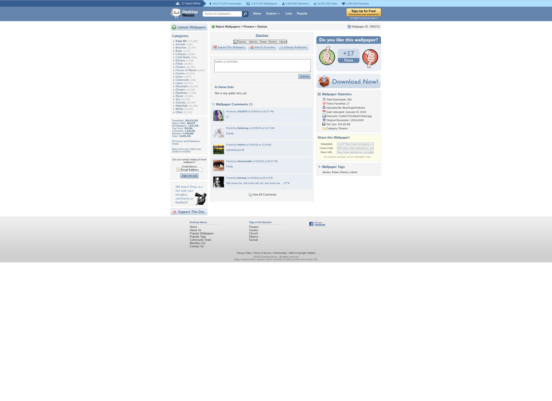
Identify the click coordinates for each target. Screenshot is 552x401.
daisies (326, 172)
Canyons (181, 54)
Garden (253, 230)
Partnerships (280, 253)
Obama (253, 236)
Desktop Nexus (269, 256)
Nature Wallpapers (228, 26)
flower (335, 172)
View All (181, 41)
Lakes (179, 83)
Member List (197, 243)
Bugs (179, 50)
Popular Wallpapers (202, 233)
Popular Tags (198, 236)
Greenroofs (182, 79)
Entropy (241, 178)
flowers (344, 172)
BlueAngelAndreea (354, 107)
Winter (179, 109)
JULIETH (242, 111)
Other (179, 112)
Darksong (242, 128)
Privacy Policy (244, 253)
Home (257, 13)
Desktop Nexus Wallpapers (184, 13)
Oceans (180, 89)
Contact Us (197, 246)
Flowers (180, 67)
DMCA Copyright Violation (302, 253)
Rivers (179, 96)
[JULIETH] (218, 120)
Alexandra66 (244, 161)
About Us (195, 230)
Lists (288, 13)
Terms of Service (262, 253)
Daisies (262, 26)
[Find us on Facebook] (317, 225)
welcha (241, 144)
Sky (178, 99)
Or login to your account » (363, 18)
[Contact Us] (190, 203)
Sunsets (181, 102)
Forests (180, 73)
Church (253, 233)
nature (354, 172)
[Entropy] (218, 186)
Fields (179, 63)
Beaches (181, 47)
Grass (179, 76)
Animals (181, 44)
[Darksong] (218, 136)
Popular (302, 13)
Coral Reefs (183, 57)
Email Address (189, 166)
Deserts (180, 60)
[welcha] (218, 153)
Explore (271, 13)
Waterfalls (182, 105)
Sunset (253, 239)
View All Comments (264, 194)
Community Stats (201, 239)
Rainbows (182, 92)
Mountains (182, 86)
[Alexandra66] (218, 169)
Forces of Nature (186, 70)
